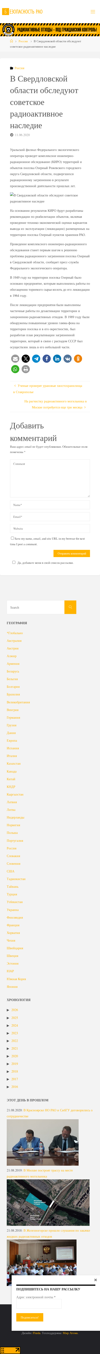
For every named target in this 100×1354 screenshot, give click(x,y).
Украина (13, 909)
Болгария (13, 686)
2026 (14, 1010)
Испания (13, 748)
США (10, 871)
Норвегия (13, 825)
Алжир (12, 656)
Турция (12, 894)
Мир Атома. (70, 1333)
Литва (11, 809)
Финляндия (15, 917)
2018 (14, 1071)
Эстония (12, 963)
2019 (14, 1063)
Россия (23, 41)
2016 (14, 1086)
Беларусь (13, 671)
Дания (11, 733)
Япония (12, 986)
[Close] (95, 1279)
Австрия (12, 648)
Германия (13, 717)
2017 (14, 1079)
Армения (13, 663)
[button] (15, 359)
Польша (12, 832)
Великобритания (18, 702)
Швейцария (15, 948)
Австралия (14, 640)
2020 (14, 1056)
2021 (14, 1048)
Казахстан (14, 763)
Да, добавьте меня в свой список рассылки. (45, 563)
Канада (12, 771)
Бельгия (12, 679)
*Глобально (15, 633)
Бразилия (13, 694)
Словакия (13, 856)
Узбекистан (15, 902)
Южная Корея (16, 979)
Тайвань (12, 886)
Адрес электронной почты (36, 1297)
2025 (14, 1017)
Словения (13, 863)
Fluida (36, 1333)
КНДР (11, 786)
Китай (11, 779)
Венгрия (12, 710)
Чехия (11, 940)
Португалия (15, 840)
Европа (12, 740)
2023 (14, 1033)
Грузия (11, 725)
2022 (14, 1040)
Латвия (12, 802)
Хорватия (13, 932)
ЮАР (10, 971)
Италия (12, 756)
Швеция (12, 955)
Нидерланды (15, 817)
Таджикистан (16, 879)
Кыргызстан (15, 794)
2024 (14, 1025)
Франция (13, 925)
